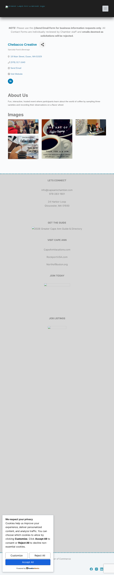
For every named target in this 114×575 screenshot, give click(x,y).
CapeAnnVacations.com (57, 249)
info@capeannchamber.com (57, 190)
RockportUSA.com (57, 256)
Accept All (28, 562)
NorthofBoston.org (57, 264)
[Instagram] (96, 569)
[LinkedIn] (101, 569)
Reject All (40, 555)
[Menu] (105, 9)
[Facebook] (91, 569)
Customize (17, 555)
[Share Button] (42, 44)
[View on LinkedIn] (10, 83)
